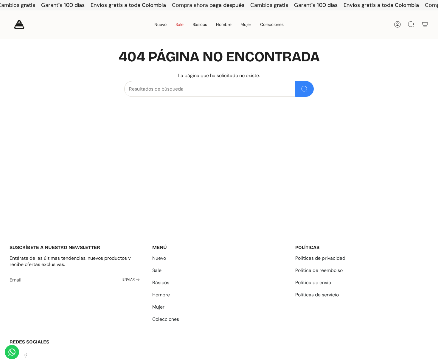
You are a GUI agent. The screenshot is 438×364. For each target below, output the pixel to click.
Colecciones (165, 319)
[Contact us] (12, 352)
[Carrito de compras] (425, 24)
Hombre (161, 295)
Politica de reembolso (319, 270)
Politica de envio (313, 282)
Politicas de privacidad (320, 258)
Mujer (158, 307)
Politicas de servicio (317, 295)
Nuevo (159, 258)
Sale (156, 270)
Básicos (160, 282)
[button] (224, 24)
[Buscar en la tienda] (304, 89)
